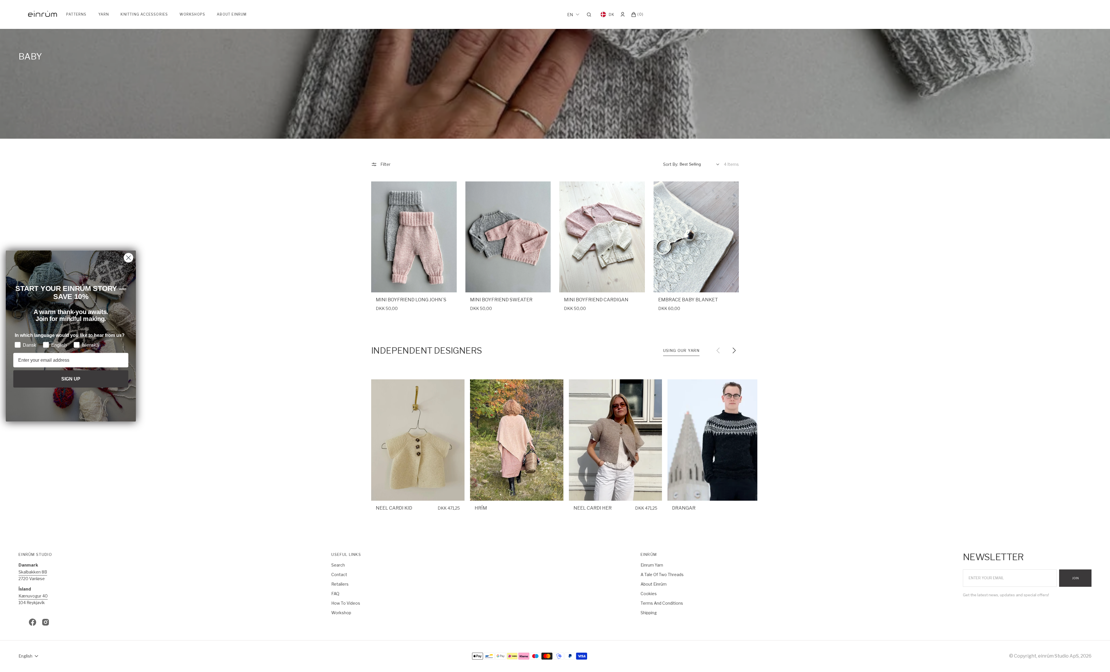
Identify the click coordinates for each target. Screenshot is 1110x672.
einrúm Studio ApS (1058, 656)
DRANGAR (683, 508)
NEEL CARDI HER (593, 508)
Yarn (103, 14)
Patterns (76, 14)
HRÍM (481, 508)
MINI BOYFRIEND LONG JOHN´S (411, 299)
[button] (591, 14)
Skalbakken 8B (32, 571)
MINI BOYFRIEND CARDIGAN (596, 299)
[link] (414, 236)
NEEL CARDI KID (394, 508)
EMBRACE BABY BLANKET (688, 299)
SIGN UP (70, 378)
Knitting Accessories (144, 14)
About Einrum (232, 14)
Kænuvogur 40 (33, 595)
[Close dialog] (128, 258)
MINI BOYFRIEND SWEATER (501, 299)
